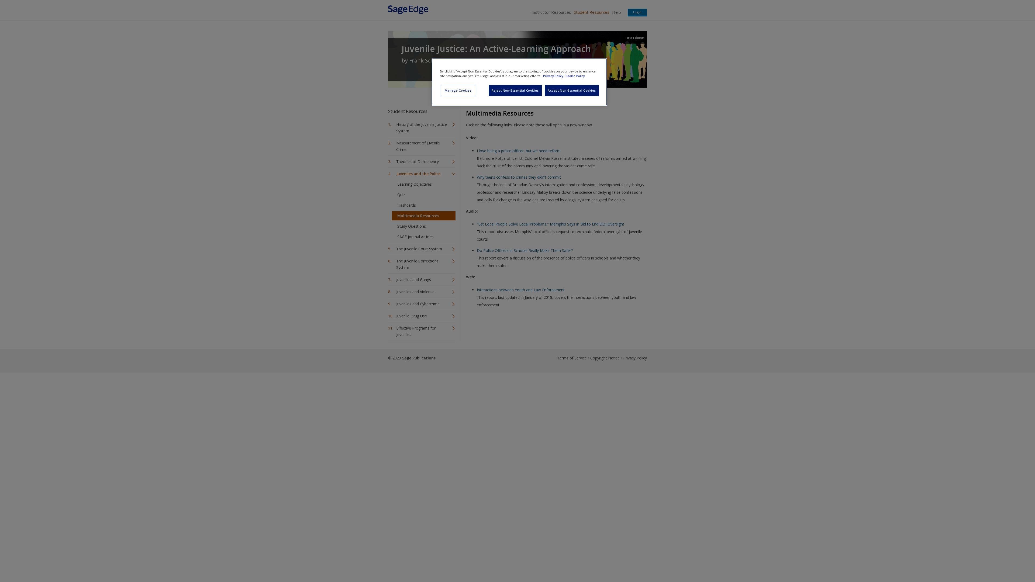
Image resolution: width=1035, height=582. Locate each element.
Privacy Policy (553, 76)
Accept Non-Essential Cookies (572, 90)
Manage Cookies (458, 90)
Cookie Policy (575, 76)
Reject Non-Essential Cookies (515, 90)
